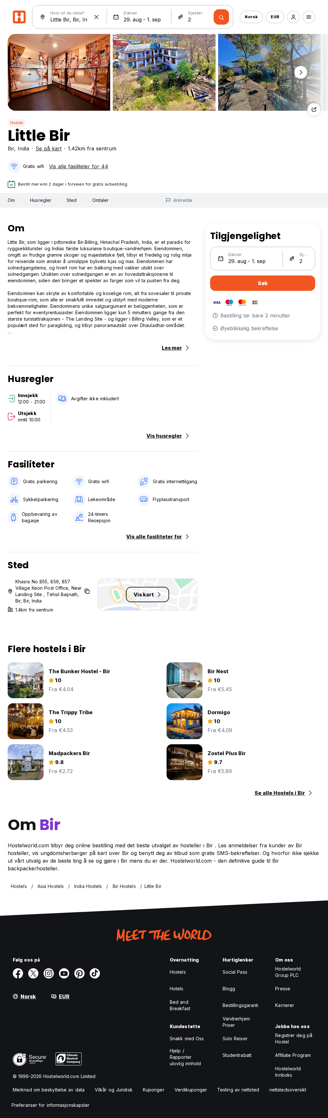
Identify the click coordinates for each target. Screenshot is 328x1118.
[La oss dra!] (221, 17)
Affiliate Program (293, 1055)
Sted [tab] (72, 200)
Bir (11, 148)
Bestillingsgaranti (240, 1005)
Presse (282, 988)
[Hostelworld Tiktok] (95, 973)
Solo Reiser (235, 1038)
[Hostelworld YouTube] (64, 973)
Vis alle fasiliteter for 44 (78, 166)
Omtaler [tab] (100, 200)
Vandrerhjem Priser (236, 1022)
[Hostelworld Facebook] (18, 973)
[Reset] (96, 17)
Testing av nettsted (238, 1089)
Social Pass (235, 972)
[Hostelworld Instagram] (49, 973)
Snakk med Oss (187, 1038)
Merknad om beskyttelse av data (49, 1089)
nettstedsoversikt (288, 1089)
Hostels (178, 972)
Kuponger (153, 1089)
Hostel (16, 122)
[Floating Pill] (300, 72)
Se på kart (49, 148)
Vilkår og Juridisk (114, 1089)
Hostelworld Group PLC (288, 972)
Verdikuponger (191, 1089)
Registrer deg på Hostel (293, 1038)
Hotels (177, 988)
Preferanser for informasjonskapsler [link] (51, 1105)
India (23, 148)
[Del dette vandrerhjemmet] (314, 109)
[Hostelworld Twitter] (33, 973)
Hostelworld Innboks (288, 1072)
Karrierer (284, 1005)
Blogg (229, 988)
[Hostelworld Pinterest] (79, 973)
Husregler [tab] (40, 200)
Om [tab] (11, 200)
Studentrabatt (237, 1055)
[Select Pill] (293, 17)
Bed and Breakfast (180, 1005)
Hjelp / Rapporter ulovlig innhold (185, 1057)
